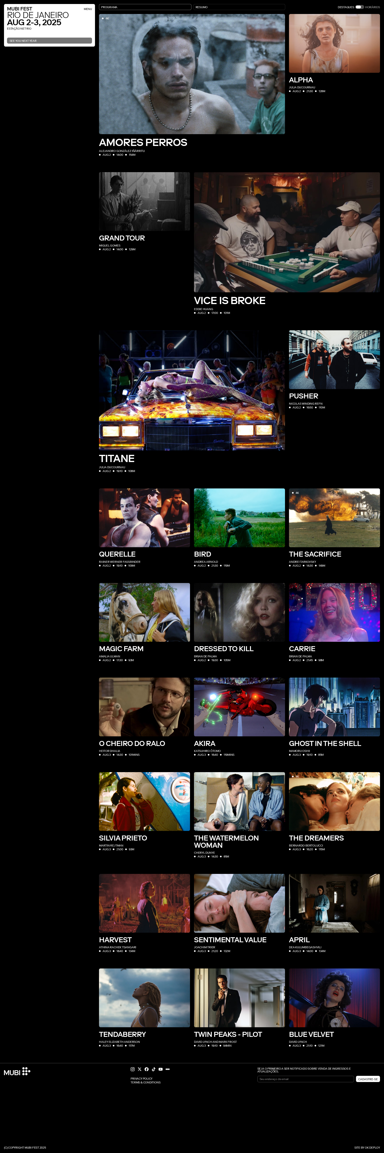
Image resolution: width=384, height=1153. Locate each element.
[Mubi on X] (140, 1069)
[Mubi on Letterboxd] (168, 1069)
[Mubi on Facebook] (147, 1069)
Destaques (346, 7)
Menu (88, 8)
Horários (372, 7)
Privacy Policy (141, 1078)
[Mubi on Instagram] (133, 1069)
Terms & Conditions (145, 1082)
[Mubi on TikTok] (154, 1069)
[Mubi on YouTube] (161, 1069)
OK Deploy (372, 1147)
